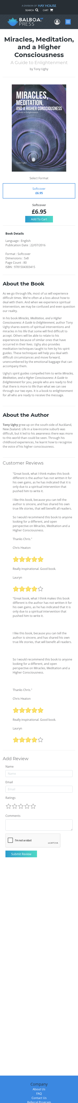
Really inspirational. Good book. (34, 569)
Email (9, 782)
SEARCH (29, 10)
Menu (69, 21)
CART (46, 10)
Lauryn (17, 577)
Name (9, 767)
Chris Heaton (22, 548)
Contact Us (39, 1098)
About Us (39, 1089)
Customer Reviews (23, 463)
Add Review (15, 758)
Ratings (10, 798)
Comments (12, 816)
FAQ (39, 1094)
